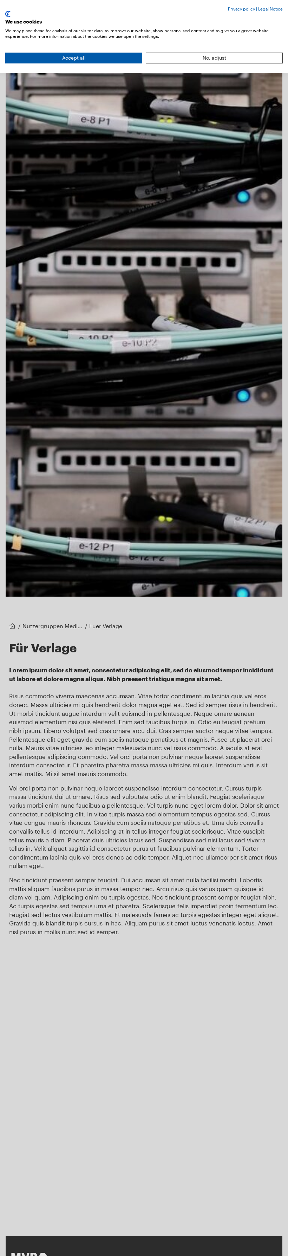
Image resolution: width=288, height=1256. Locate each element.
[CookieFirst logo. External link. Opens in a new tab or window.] (8, 14)
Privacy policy (241, 8)
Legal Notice (270, 8)
